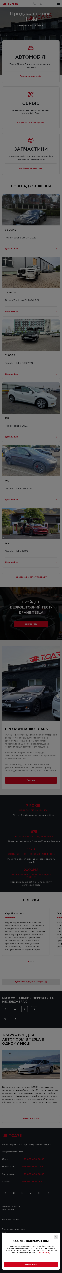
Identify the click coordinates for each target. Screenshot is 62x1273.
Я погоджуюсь (31, 1264)
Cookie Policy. (44, 1253)
